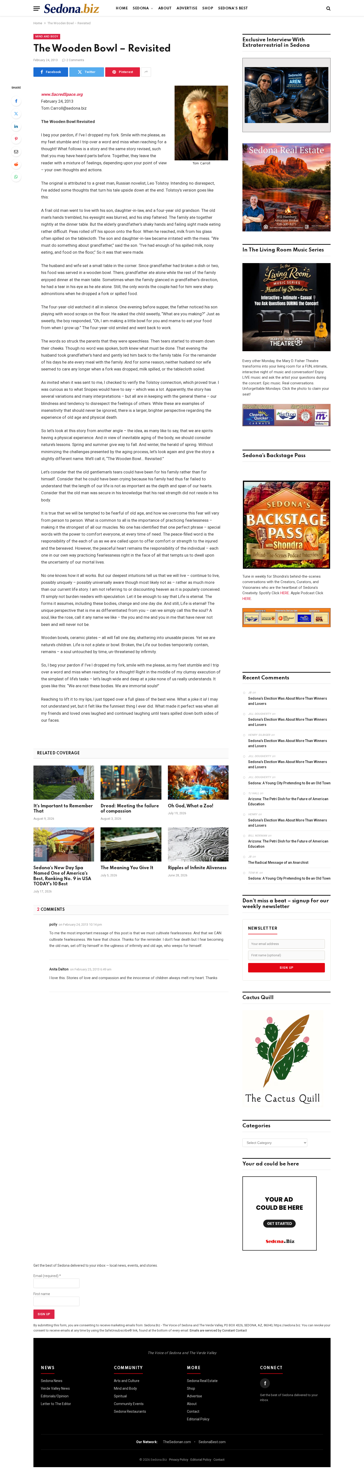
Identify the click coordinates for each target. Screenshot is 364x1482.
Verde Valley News (55, 1388)
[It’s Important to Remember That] (63, 783)
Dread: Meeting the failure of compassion (130, 809)
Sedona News (51, 1381)
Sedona (141, 8)
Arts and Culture (126, 1381)
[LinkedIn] (16, 126)
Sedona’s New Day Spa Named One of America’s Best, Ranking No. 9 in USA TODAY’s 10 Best (62, 876)
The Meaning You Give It (127, 868)
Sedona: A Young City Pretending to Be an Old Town (289, 783)
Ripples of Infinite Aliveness (197, 868)
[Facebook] (16, 101)
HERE (284, 593)
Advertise (187, 8)
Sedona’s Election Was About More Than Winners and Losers (287, 701)
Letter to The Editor (56, 1404)
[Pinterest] (16, 139)
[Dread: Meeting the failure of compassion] (131, 783)
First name (41, 1294)
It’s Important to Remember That (63, 809)
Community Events (129, 1404)
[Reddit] (16, 164)
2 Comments (75, 60)
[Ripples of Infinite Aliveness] (198, 844)
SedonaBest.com (212, 1442)
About (165, 8)
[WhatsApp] (16, 177)
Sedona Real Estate (202, 1381)
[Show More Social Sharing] (146, 72)
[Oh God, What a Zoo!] (198, 783)
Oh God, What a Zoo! (190, 806)
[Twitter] (16, 114)
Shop (207, 8)
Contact (193, 1411)
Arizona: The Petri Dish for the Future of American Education (288, 801)
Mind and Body (46, 36)
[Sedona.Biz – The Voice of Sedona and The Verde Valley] (72, 8)
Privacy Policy (178, 1459)
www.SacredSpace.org (61, 94)
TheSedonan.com (177, 1442)
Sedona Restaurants (130, 1411)
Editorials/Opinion (55, 1396)
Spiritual (120, 1396)
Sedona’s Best (233, 8)
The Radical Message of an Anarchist (278, 862)
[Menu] (36, 8)
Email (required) (47, 1276)
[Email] (16, 151)
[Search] (328, 8)
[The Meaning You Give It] (131, 844)
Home (122, 8)
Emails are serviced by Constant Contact (218, 1330)
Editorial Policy (198, 1419)
